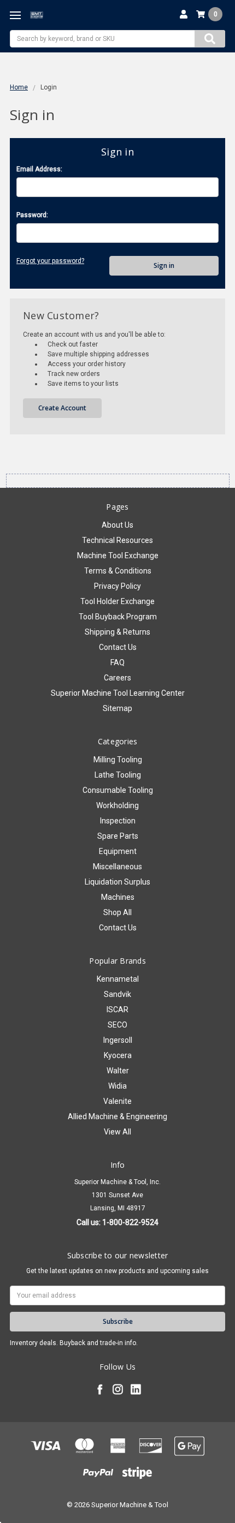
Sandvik (117, 994)
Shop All (117, 912)
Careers (117, 677)
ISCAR (117, 1009)
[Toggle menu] (15, 15)
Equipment (118, 851)
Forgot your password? (50, 261)
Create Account (62, 408)
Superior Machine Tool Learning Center (118, 693)
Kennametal (118, 979)
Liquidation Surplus (117, 881)
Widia (117, 1086)
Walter (118, 1070)
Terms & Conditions (117, 570)
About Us (117, 525)
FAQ (117, 662)
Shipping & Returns (117, 632)
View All (117, 1131)
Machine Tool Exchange (117, 555)
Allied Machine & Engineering (117, 1116)
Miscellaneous (117, 866)
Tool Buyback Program (118, 616)
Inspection (118, 820)
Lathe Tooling (118, 775)
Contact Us (118, 647)
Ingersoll (117, 1040)
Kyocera (118, 1055)
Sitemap (117, 708)
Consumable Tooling (118, 790)
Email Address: (39, 169)
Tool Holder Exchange (117, 601)
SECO (117, 1024)
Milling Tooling (117, 759)
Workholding (117, 805)
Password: (32, 215)
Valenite (117, 1101)
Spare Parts (117, 836)
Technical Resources (117, 540)
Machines (117, 897)
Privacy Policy (117, 586)
